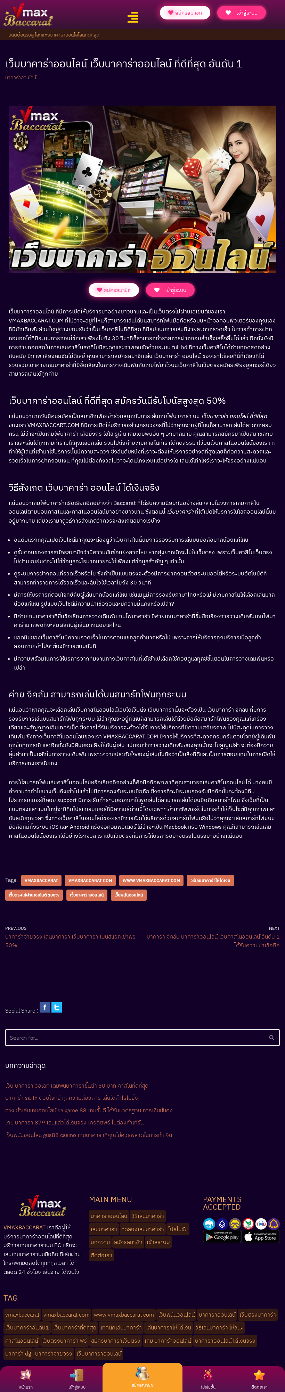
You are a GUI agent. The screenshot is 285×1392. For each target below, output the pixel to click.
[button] (133, 17)
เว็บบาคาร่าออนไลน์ (87, 895)
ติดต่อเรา (259, 1387)
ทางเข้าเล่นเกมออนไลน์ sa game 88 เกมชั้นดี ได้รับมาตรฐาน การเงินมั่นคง (89, 1110)
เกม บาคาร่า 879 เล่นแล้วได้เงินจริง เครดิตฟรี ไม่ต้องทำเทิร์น (74, 1122)
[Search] (272, 1037)
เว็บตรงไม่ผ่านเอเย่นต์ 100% (34, 895)
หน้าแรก (26, 1387)
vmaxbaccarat (41, 880)
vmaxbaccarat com (90, 880)
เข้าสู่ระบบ (77, 1387)
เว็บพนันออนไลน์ (128, 895)
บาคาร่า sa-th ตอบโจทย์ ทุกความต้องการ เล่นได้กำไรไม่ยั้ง (71, 1097)
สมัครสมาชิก (142, 1385)
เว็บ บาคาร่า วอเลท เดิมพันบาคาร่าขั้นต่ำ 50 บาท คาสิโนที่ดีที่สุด (76, 1085)
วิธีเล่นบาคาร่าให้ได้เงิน (210, 880)
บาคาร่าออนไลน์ (20, 77)
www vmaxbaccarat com (151, 880)
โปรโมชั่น (208, 1387)
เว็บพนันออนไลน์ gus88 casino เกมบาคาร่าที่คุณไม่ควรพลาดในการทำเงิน (88, 1134)
